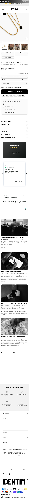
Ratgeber (5, 432)
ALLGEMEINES (5, 423)
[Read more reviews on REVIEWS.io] (14, 154)
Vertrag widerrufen (7, 460)
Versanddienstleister (7, 464)
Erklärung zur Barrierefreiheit (18, 497)
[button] (3, 174)
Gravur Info (5, 125)
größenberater (6, 128)
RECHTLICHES (5, 427)
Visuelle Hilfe (7, 497)
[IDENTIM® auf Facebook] (6, 474)
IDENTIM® (4, 418)
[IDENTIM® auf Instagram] (3, 474)
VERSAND (4, 131)
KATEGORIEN (5, 442)
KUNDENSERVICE (6, 413)
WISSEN (4, 437)
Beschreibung (6, 121)
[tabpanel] (6, 361)
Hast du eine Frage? (8, 137)
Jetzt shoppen (25, 1)
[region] (14, 173)
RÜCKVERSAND (5, 134)
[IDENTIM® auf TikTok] (9, 474)
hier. (19, 454)
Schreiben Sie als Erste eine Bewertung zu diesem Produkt (14, 202)
